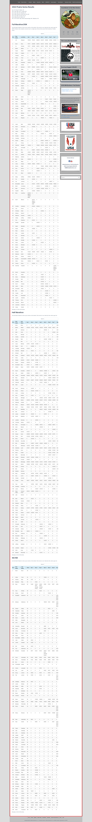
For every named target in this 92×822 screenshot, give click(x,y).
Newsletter (39, 2)
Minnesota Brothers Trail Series (68, 89)
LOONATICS (47, 2)
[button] (14, 37)
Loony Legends (53, 2)
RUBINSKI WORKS (65, 90)
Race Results (60, 2)
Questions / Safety (68, 2)
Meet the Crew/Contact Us (77, 2)
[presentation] (26, 2)
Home (19, 2)
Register (35, 817)
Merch (43, 2)
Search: (42, 33)
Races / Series (23, 2)
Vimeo (71, 90)
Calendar (30, 2)
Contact (32, 817)
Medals (34, 2)
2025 (63, 817)
